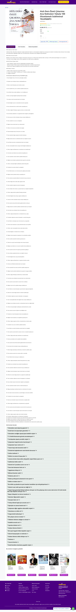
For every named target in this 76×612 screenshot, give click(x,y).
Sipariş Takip (34, 585)
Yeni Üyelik (47, 587)
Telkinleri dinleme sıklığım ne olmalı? (18, 519)
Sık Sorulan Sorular (52, 1)
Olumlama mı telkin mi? (15, 511)
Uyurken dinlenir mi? (14, 525)
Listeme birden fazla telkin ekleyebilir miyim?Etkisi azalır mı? (25, 459)
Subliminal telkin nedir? (15, 462)
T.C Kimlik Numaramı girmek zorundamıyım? (20, 436)
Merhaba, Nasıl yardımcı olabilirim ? (62, 608)
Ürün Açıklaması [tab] (11, 46)
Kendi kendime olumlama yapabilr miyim (19, 545)
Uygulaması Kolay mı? (14, 470)
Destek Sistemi (35, 588)
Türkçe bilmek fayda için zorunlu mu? (18, 502)
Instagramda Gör (63, 41)
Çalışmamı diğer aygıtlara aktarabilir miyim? (20, 508)
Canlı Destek (73, 610)
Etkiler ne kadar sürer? (14, 481)
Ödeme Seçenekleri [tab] (33, 46)
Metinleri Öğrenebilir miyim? (16, 497)
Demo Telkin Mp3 (43, 1)
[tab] (38, 428)
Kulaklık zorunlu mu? (14, 522)
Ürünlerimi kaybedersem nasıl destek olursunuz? (22, 450)
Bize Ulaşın (34, 592)
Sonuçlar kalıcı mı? (13, 500)
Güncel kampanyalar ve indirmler (17, 533)
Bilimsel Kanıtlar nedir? (15, 473)
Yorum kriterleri (13, 542)
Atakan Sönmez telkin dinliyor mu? (18, 536)
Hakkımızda (21, 585)
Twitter (7, 587)
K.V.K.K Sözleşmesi (22, 590)
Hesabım (47, 588)
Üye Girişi (47, 585)
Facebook (8, 585)
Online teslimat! (13, 453)
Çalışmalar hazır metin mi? (15, 445)
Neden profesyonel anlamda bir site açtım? (20, 478)
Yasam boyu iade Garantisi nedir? (17, 447)
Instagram (8, 588)
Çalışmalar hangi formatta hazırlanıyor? (19, 442)
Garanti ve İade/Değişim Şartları (25, 592)
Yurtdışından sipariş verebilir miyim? (18, 439)
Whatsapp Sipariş (54, 41)
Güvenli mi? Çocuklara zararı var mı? (18, 464)
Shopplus (31, 608)
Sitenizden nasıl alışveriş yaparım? (18, 428)
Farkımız (10, 539)
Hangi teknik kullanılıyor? (15, 514)
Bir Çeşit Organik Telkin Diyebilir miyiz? (19, 531)
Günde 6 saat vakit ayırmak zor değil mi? (19, 487)
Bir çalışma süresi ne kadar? (16, 517)
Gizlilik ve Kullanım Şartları (23, 587)
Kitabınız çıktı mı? (13, 476)
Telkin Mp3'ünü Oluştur (63, 1)
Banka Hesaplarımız (35, 587)
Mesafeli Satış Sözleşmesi (24, 588)
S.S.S (33, 590)
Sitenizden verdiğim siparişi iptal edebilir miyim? (22, 433)
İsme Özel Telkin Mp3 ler (24, 1)
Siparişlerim (47, 590)
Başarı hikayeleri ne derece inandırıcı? (19, 494)
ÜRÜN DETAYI (11, 574)
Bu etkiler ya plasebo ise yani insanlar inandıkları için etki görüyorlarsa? (28, 484)
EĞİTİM (6, 7)
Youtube (8, 590)
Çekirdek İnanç (34, 1)
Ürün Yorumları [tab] (21, 46)
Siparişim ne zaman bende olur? (17, 505)
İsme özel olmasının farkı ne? (16, 467)
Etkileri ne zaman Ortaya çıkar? (17, 456)
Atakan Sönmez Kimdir (14, 528)
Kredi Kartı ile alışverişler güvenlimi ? (18, 430)
